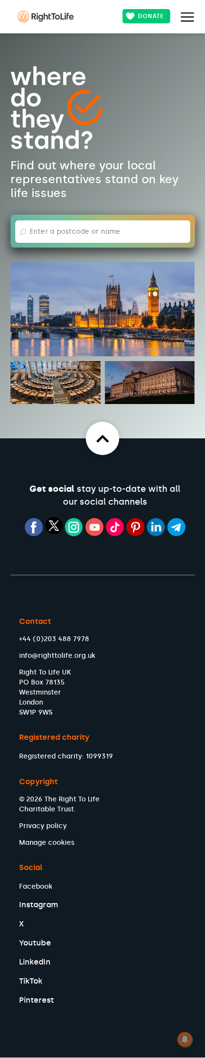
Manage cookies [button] (46, 843)
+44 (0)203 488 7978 (54, 639)
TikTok (30, 980)
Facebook (35, 886)
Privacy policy (43, 826)
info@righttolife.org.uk (57, 656)
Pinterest (36, 1000)
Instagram (38, 904)
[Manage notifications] (185, 1039)
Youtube (35, 942)
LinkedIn (35, 961)
